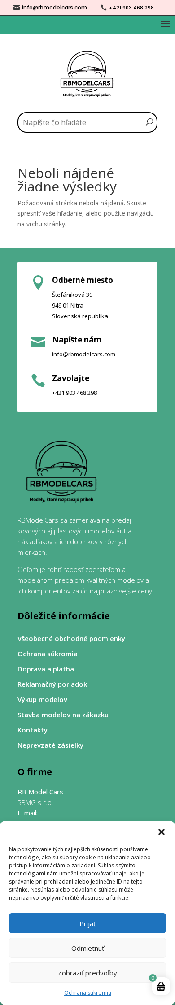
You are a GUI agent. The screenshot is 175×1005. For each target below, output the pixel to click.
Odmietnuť (87, 948)
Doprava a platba (46, 669)
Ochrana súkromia (87, 992)
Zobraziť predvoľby (87, 972)
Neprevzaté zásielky (50, 745)
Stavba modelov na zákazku (63, 714)
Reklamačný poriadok (52, 684)
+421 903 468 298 (131, 7)
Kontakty (33, 730)
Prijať (87, 923)
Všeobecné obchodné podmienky (71, 638)
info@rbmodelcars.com (54, 7)
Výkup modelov (42, 699)
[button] (161, 831)
